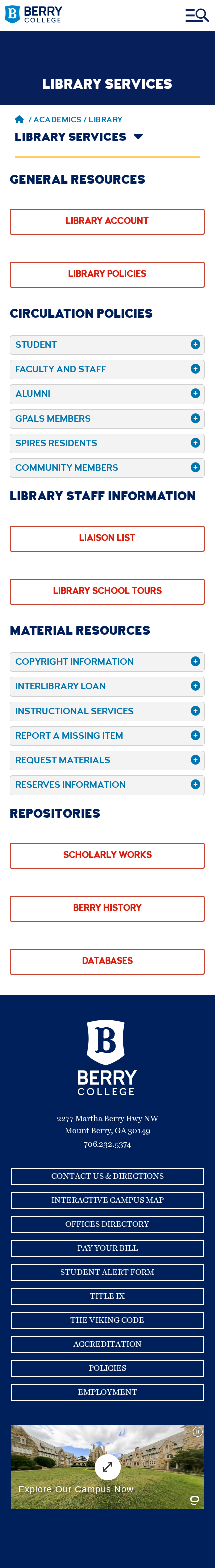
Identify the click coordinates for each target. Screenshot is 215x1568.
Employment (108, 1392)
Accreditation (108, 1344)
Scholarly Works (108, 855)
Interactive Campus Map (108, 1200)
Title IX (107, 1296)
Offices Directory (108, 1224)
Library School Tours (108, 591)
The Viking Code (107, 1320)
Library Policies (107, 274)
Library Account (107, 221)
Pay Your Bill (108, 1248)
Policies (107, 1368)
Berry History (108, 908)
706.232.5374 (108, 1144)
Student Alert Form (107, 1272)
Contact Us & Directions (108, 1176)
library (106, 121)
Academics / (61, 121)
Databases (107, 961)
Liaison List (108, 538)
